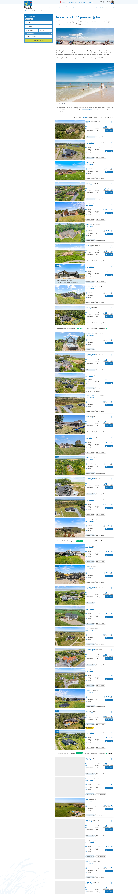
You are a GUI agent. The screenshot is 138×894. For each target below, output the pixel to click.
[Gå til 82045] (84, 341)
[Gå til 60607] (84, 191)
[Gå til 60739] (84, 574)
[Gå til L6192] (84, 849)
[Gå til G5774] (84, 554)
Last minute (88, 7)
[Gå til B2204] (84, 383)
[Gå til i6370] (84, 129)
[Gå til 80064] (84, 445)
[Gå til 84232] (84, 150)
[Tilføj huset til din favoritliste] (111, 122)
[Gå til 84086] (84, 507)
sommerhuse (38, 40)
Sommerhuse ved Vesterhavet (52, 7)
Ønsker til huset (30, 33)
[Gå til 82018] (84, 294)
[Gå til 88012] (84, 807)
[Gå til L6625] (84, 232)
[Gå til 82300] (84, 486)
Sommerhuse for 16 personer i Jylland (41, 10)
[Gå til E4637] (84, 678)
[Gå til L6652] (84, 787)
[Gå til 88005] (84, 616)
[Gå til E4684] (84, 274)
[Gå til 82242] (84, 595)
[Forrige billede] (57, 129)
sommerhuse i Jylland (87, 109)
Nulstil (50, 33)
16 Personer (28, 19)
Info (72, 7)
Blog (96, 7)
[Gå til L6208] (84, 465)
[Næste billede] (83, 129)
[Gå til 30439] (84, 828)
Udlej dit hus (110, 7)
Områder (66, 7)
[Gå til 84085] (84, 403)
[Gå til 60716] (84, 719)
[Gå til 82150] (84, 657)
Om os (102, 7)
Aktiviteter (79, 7)
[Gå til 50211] (84, 424)
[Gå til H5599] (84, 253)
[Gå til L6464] (84, 170)
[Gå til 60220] (84, 766)
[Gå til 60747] (84, 698)
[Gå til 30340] (84, 869)
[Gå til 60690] (84, 315)
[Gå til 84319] (84, 740)
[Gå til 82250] (84, 362)
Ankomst (30, 22)
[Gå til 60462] (84, 212)
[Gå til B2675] (84, 527)
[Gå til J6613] (84, 636)
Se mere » (109, 131)
